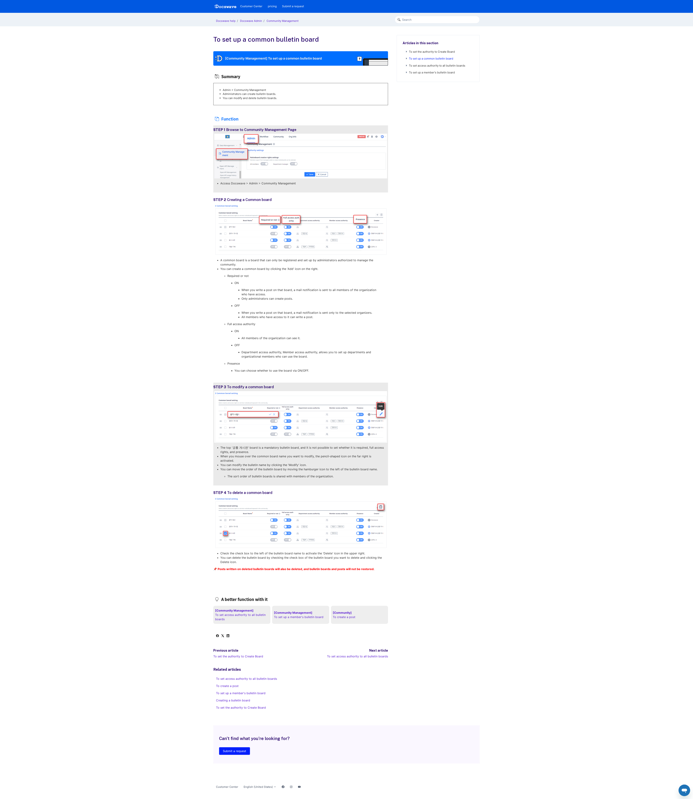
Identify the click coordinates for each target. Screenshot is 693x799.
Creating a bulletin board (233, 700)
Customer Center (251, 6)
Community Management (282, 21)
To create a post (227, 686)
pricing (272, 6)
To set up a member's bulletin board (240, 693)
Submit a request (293, 6)
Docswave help (226, 21)
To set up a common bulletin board (431, 58)
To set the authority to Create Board (238, 656)
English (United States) (259, 787)
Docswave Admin (251, 21)
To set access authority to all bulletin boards (357, 656)
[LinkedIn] (227, 636)
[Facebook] (217, 636)
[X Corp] (222, 636)
